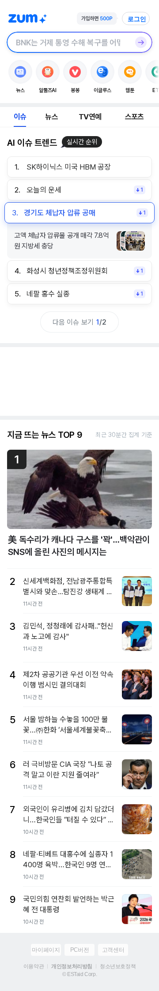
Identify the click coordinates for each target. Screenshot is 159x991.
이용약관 (33, 966)
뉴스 (51, 116)
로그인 (137, 18)
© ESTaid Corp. (79, 974)
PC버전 (79, 950)
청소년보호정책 (118, 966)
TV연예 (90, 116)
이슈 (20, 116)
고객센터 (113, 950)
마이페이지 (46, 950)
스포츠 (134, 116)
